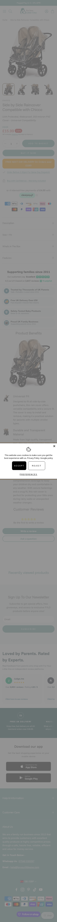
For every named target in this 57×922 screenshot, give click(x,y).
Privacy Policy (33, 458)
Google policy (46, 458)
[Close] (54, 446)
